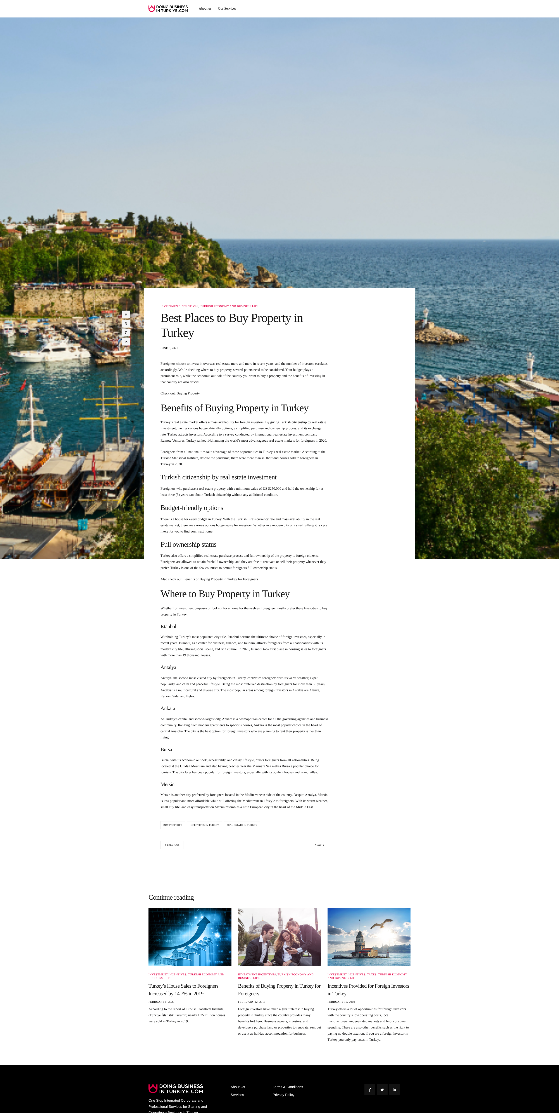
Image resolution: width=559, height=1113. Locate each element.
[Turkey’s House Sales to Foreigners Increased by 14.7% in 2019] (189, 937)
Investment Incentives (179, 306)
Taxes (371, 974)
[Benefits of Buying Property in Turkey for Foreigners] (279, 937)
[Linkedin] (394, 1089)
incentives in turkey (204, 825)
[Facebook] (369, 1089)
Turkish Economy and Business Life (229, 306)
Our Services (227, 8)
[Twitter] (382, 1089)
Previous (173, 845)
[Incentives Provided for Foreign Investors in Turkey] (369, 937)
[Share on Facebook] (126, 314)
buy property (172, 825)
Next (318, 845)
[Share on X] (126, 323)
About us (205, 8)
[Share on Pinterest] (126, 332)
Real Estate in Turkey (242, 825)
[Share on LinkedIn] (126, 342)
